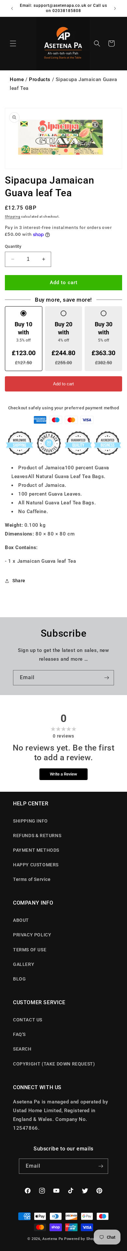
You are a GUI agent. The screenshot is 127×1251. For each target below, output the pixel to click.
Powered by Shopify (82, 1239)
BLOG (19, 978)
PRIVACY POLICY (32, 934)
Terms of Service (32, 879)
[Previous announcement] (12, 8)
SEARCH (22, 1049)
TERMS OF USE (29, 949)
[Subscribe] (106, 677)
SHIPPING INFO (30, 821)
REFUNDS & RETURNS (37, 835)
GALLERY (23, 964)
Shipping (13, 216)
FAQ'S (19, 1034)
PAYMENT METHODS (36, 850)
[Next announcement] (115, 8)
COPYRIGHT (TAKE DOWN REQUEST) (54, 1063)
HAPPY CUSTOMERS (36, 864)
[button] (13, 43)
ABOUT (21, 920)
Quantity (13, 246)
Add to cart (63, 383)
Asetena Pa (52, 1239)
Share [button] (18, 580)
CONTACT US (27, 1019)
